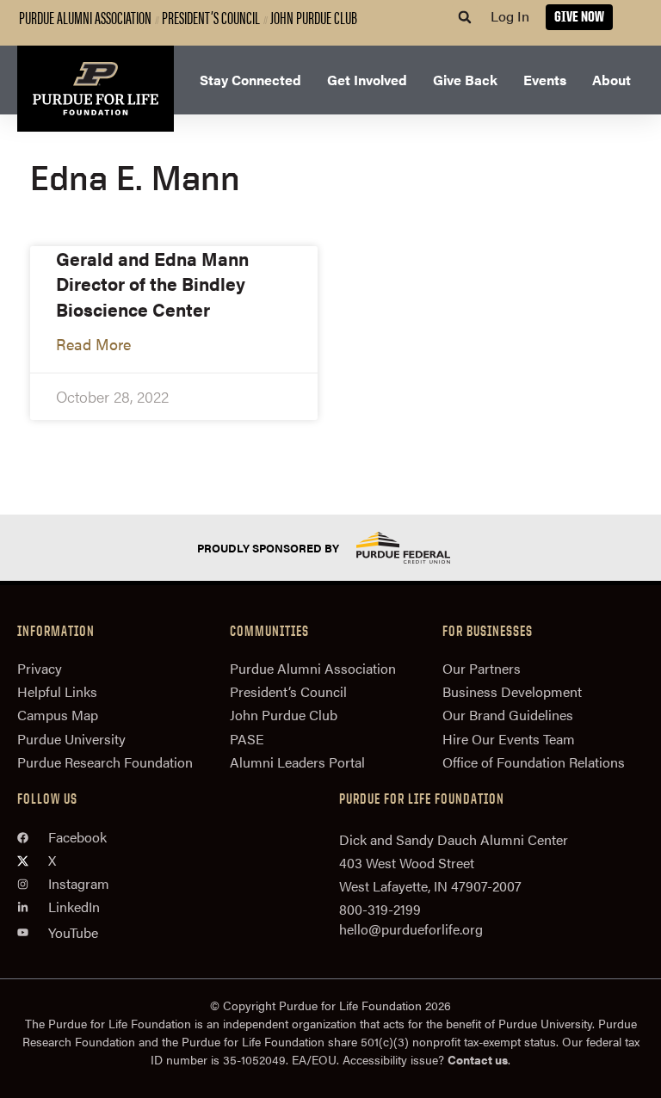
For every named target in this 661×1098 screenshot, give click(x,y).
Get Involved (367, 79)
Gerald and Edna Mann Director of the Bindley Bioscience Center (152, 283)
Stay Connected (250, 79)
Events (544, 79)
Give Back (465, 79)
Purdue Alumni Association (85, 16)
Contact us (478, 1059)
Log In (510, 16)
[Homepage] (95, 89)
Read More (93, 344)
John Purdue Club (313, 16)
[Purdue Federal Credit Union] (418, 548)
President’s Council (211, 16)
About (611, 79)
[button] (465, 17)
